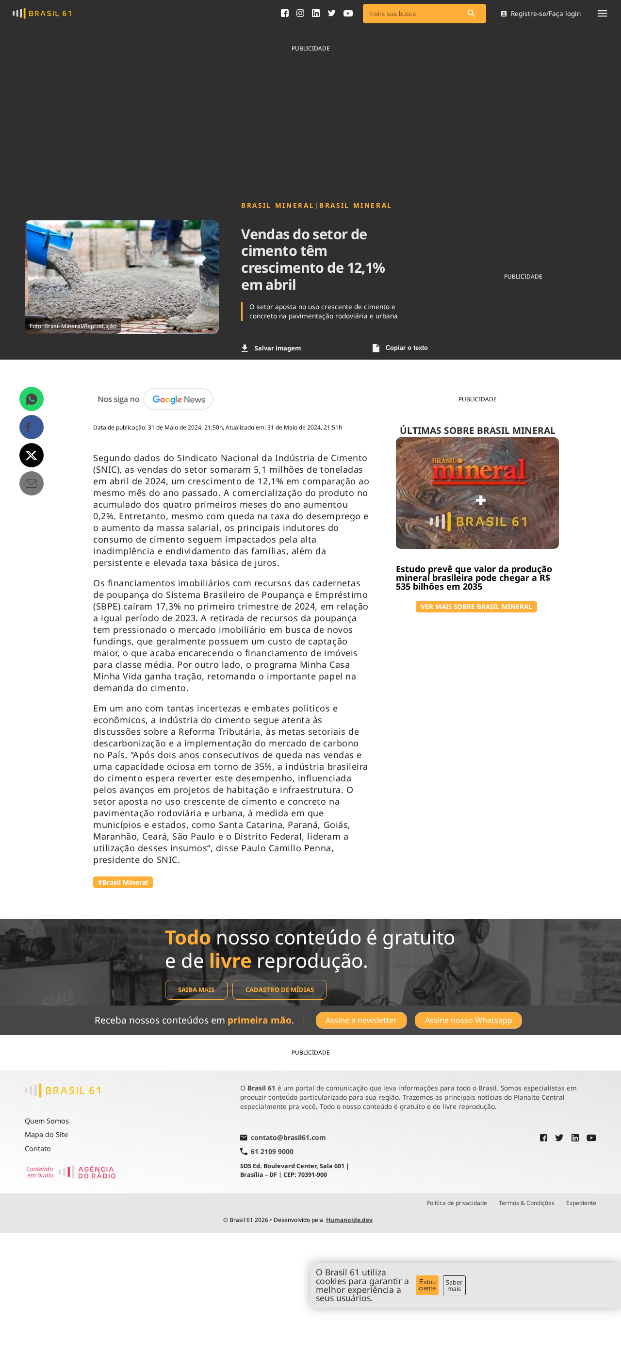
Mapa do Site (46, 1134)
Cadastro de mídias (279, 989)
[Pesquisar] (471, 14)
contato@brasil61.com (288, 1138)
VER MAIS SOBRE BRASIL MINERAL (476, 606)
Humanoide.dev (349, 1220)
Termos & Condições (527, 1203)
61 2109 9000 (272, 1151)
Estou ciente (427, 1285)
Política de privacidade (456, 1203)
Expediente (581, 1203)
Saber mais (454, 1285)
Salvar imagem (278, 348)
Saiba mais (196, 989)
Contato (38, 1148)
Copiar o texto (407, 347)
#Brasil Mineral (123, 882)
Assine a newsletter (361, 1020)
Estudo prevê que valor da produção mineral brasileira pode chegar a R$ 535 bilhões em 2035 (474, 577)
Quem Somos (47, 1120)
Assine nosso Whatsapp (468, 1020)
